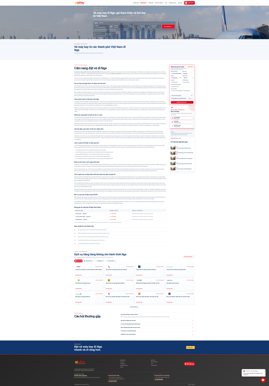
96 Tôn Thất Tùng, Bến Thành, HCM (161, 377)
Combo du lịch (172, 2)
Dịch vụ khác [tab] (111, 260)
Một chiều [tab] (101, 22)
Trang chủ (136, 2)
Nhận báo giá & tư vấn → (182, 102)
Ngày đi (172, 75)
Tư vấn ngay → (190, 347)
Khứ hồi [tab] (96, 22)
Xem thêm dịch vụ (134, 306)
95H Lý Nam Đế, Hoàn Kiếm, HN (115, 377)
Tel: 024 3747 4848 (112, 381)
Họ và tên (173, 80)
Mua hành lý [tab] (88, 260)
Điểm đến (184, 71)
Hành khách (184, 75)
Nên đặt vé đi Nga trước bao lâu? (128, 320)
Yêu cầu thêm (174, 88)
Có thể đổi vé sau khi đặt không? (128, 330)
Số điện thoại (185, 80)
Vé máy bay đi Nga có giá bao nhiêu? (129, 314)
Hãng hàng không (123, 365)
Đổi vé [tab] (78, 260)
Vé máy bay (143, 2)
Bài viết (180, 2)
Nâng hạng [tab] (100, 260)
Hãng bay (151, 2)
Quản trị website (191, 384)
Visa (166, 2)
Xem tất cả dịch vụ (189, 256)
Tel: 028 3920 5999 (159, 379)
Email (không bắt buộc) (176, 84)
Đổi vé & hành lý (159, 2)
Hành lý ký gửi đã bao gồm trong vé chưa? (130, 327)
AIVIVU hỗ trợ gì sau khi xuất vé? (128, 334)
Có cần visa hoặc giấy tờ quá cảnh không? (130, 324)
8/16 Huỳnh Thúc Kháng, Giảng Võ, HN (116, 378)
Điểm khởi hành (174, 71)
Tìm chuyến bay (168, 26)
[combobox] (102, 27)
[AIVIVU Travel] (79, 2)
